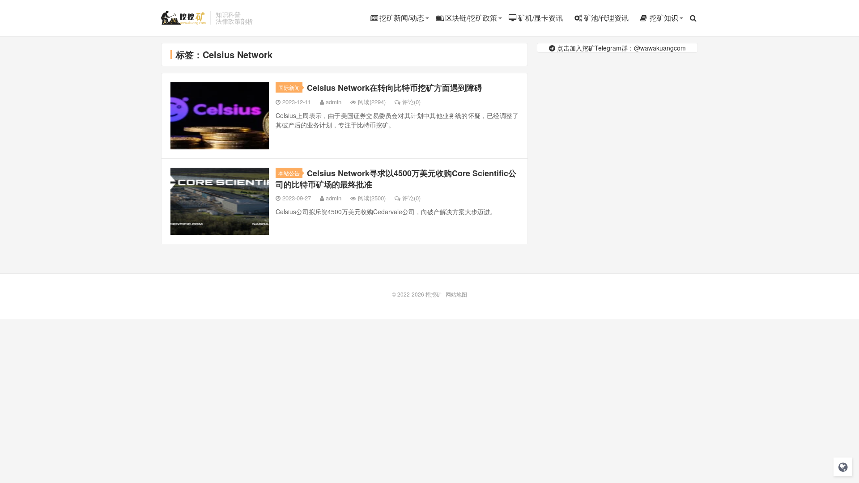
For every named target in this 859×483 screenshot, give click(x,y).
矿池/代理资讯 (606, 18)
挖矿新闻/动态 (401, 18)
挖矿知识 (664, 18)
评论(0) (411, 101)
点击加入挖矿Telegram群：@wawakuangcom (620, 47)
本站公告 (289, 173)
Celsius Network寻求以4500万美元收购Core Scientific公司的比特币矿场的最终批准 (396, 178)
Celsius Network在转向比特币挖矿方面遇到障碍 (394, 87)
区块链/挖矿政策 (471, 18)
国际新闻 (289, 87)
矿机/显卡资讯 (540, 18)
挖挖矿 (183, 18)
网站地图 (456, 294)
